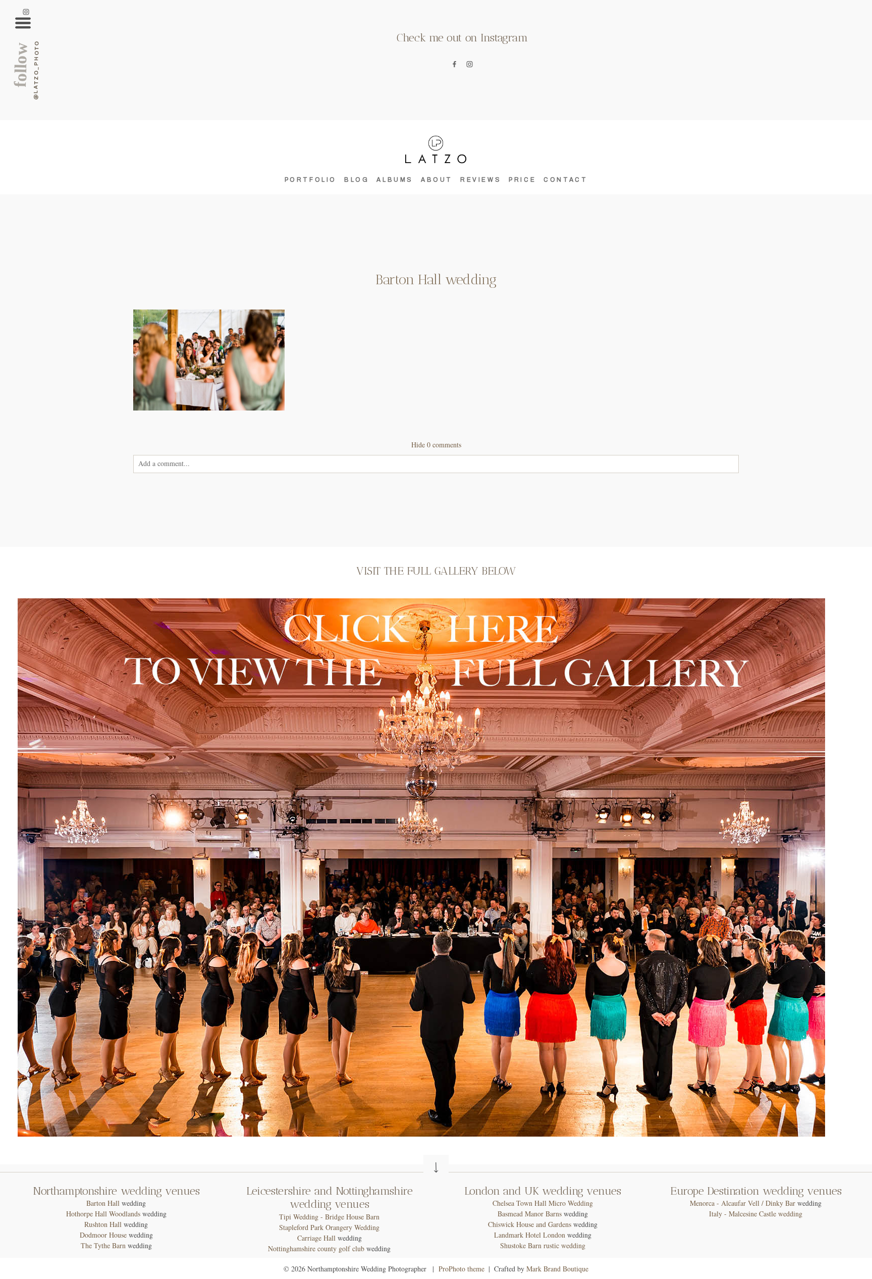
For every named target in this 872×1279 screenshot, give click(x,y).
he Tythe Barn (105, 1245)
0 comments (436, 444)
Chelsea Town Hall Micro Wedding (543, 1203)
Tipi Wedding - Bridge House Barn (329, 1216)
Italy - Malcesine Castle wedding (755, 1213)
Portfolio (311, 179)
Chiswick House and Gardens (529, 1224)
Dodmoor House (103, 1235)
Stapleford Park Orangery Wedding (329, 1227)
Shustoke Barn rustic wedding (542, 1245)
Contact (565, 179)
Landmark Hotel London (529, 1235)
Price (522, 179)
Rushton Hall (103, 1224)
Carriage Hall (316, 1238)
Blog (356, 179)
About (437, 179)
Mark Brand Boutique (557, 1268)
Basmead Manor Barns (530, 1213)
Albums (394, 179)
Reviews (480, 179)
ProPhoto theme (461, 1268)
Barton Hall (103, 1203)
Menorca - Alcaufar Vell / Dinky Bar (742, 1203)
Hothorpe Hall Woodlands (103, 1213)
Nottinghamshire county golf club (316, 1248)
